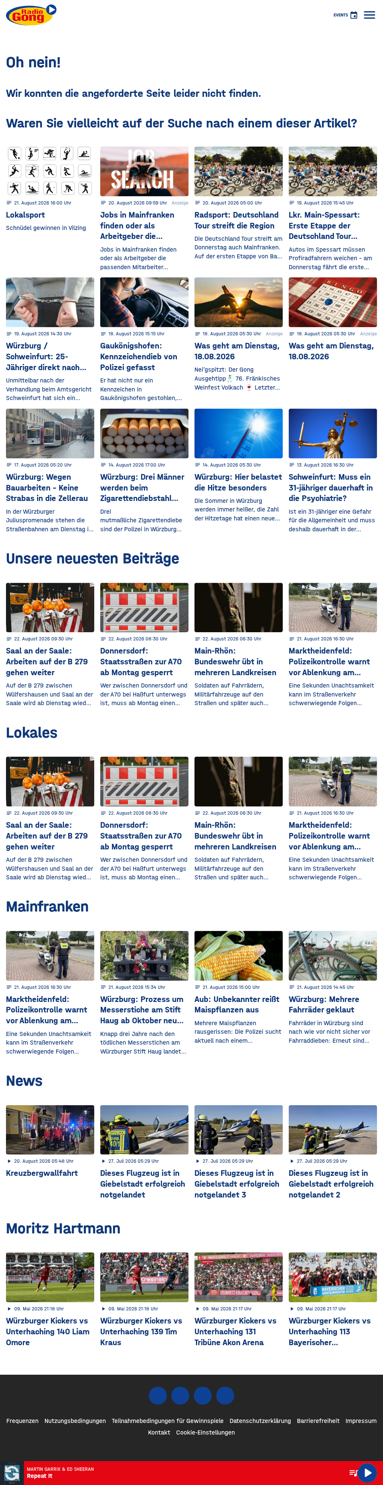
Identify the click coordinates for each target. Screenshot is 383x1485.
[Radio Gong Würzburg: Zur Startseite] (31, 14)
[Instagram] (180, 1396)
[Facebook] (158, 1396)
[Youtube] (203, 1396)
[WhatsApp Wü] (225, 1396)
